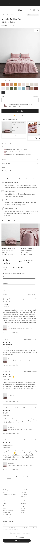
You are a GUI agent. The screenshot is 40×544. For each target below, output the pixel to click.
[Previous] (3, 53)
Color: (6, 81)
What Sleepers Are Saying (9, 494)
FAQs (4, 503)
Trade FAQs (24, 494)
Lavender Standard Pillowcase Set (23, 104)
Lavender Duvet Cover (18, 122)
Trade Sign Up (24, 490)
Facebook (23, 503)
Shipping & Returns (8, 510)
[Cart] (37, 10)
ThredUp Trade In (7, 512)
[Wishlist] (34, 10)
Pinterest (23, 508)
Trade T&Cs (24, 496)
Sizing (4, 508)
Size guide (35, 96)
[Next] (37, 53)
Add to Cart (20, 111)
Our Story (5, 490)
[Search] (30, 10)
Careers (5, 492)
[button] (36, 30)
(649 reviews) (14, 15)
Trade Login (24, 492)
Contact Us (5, 506)
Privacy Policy (6, 517)
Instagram (23, 506)
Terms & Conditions (8, 515)
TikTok (22, 512)
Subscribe (33, 525)
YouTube (23, 510)
